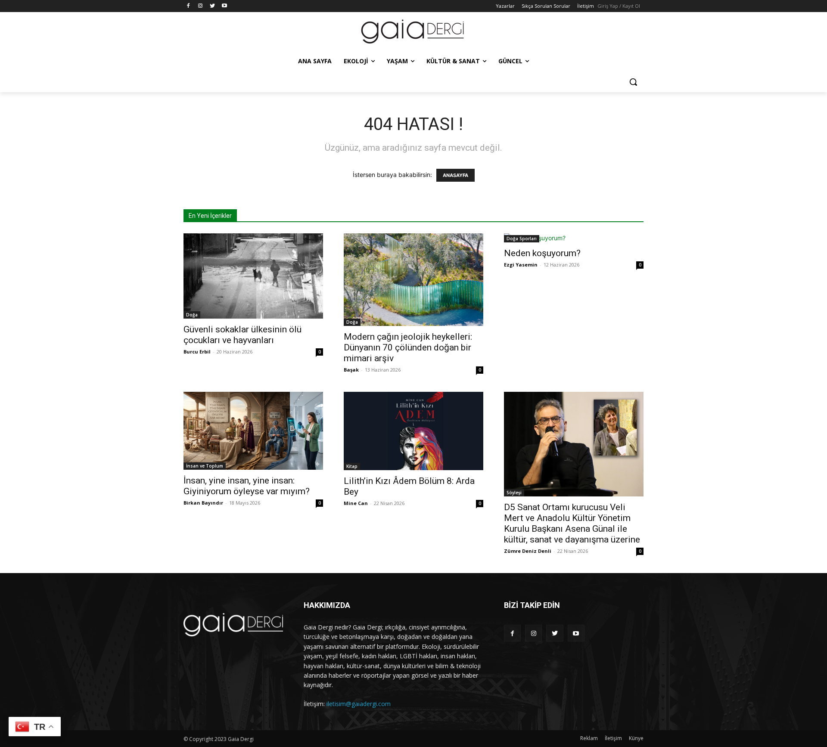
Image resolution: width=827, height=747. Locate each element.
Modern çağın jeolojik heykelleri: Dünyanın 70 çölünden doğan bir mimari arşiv (408, 347)
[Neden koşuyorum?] (574, 237)
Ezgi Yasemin (521, 264)
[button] (633, 81)
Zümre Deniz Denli (527, 551)
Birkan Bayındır (203, 502)
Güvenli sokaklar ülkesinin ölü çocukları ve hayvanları (242, 334)
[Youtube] (224, 6)
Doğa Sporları (522, 239)
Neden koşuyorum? (542, 253)
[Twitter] (213, 6)
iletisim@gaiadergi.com (358, 704)
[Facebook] (188, 6)
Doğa (192, 315)
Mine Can (356, 503)
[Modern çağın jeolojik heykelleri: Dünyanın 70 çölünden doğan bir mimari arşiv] (413, 279)
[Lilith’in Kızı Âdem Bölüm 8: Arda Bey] (413, 431)
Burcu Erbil (197, 351)
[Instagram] (200, 6)
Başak (351, 369)
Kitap (352, 466)
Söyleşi (514, 493)
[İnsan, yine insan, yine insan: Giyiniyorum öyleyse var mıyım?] (253, 431)
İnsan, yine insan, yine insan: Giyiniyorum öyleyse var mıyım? (246, 485)
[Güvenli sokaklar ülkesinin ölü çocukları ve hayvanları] (253, 276)
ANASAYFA (455, 175)
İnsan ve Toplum (204, 466)
